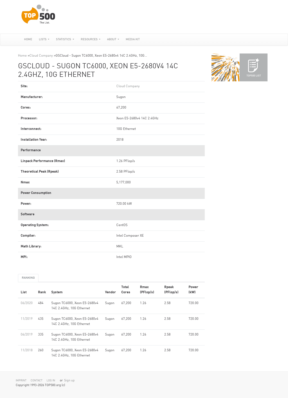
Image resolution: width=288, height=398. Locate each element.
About (112, 39)
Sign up (69, 380)
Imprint (21, 380)
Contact (37, 380)
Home (28, 39)
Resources (89, 39)
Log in (51, 380)
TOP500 (225, 67)
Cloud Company (41, 56)
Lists (43, 39)
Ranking (28, 277)
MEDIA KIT (133, 39)
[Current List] (254, 67)
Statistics (64, 39)
